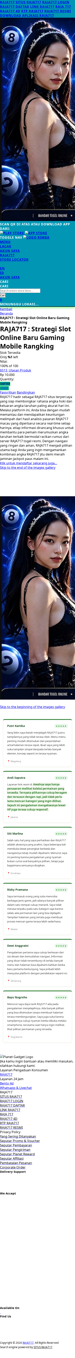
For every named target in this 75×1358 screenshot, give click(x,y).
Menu (5, 242)
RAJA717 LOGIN (55, 2)
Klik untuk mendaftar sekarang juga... (28, 463)
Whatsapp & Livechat (16, 1088)
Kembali (6, 309)
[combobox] (20, 291)
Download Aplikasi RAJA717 (27, 15)
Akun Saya (10, 251)
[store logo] (36, 237)
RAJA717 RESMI (57, 11)
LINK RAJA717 (42, 6)
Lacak (5, 246)
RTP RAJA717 (32, 11)
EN (2, 268)
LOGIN (4, 388)
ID (2, 273)
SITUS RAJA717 (28, 2)
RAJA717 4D (10, 11)
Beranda (6, 313)
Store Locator (14, 259)
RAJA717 (7, 2)
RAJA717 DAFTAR (14, 6)
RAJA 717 (63, 6)
